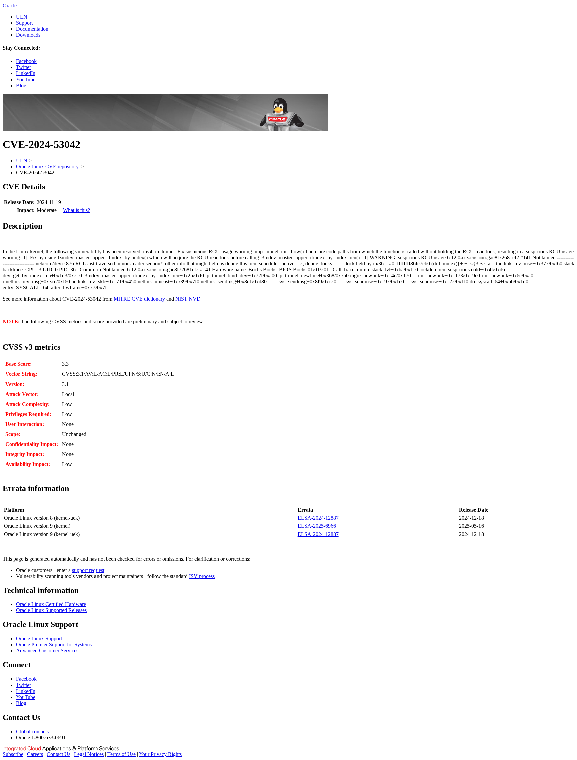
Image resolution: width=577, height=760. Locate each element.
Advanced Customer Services (47, 650)
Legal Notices (89, 754)
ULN (21, 17)
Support (24, 23)
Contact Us (58, 754)
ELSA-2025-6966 (317, 526)
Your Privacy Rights (160, 754)
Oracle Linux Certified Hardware (51, 604)
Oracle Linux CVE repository (48, 166)
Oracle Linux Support (39, 638)
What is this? (76, 210)
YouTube (25, 79)
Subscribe (13, 754)
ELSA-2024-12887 (318, 518)
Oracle (10, 5)
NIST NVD (188, 299)
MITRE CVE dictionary (139, 299)
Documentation (32, 29)
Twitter (23, 67)
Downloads (28, 35)
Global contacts (32, 731)
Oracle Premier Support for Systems (54, 644)
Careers (35, 754)
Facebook (26, 61)
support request (88, 570)
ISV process (202, 576)
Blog (21, 85)
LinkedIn (25, 73)
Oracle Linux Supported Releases (51, 610)
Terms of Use (121, 754)
